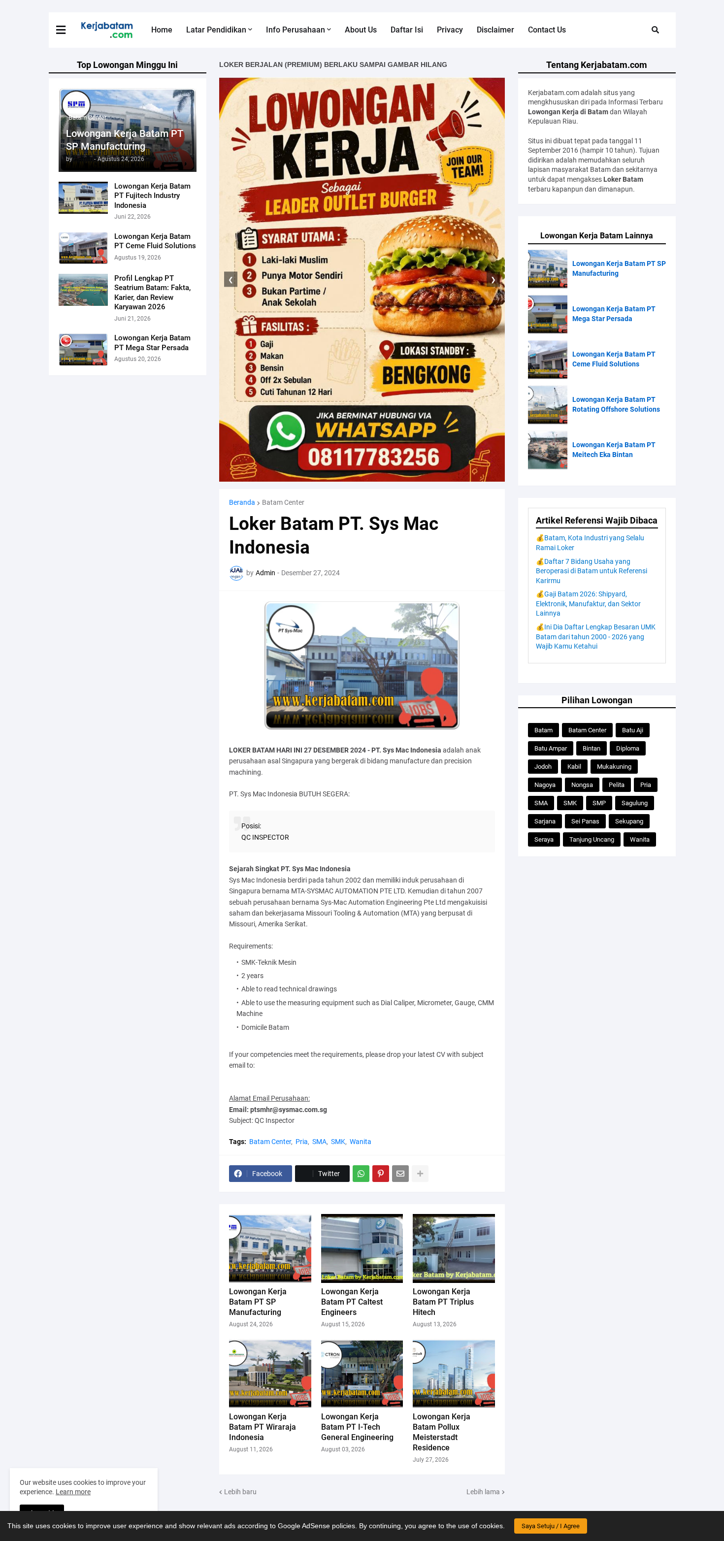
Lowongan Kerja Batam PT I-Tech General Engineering (357, 1427)
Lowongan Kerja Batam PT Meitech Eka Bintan (614, 450)
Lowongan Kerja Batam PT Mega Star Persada (152, 342)
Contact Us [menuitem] (547, 29)
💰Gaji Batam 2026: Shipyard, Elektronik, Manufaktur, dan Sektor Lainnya (588, 603)
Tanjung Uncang (591, 839)
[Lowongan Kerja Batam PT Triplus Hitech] (454, 1248)
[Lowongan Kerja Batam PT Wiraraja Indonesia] (270, 1373)
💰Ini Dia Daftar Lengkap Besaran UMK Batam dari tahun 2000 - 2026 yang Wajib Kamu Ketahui (596, 636)
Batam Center (283, 502)
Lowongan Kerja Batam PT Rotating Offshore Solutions (616, 404)
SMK (338, 1141)
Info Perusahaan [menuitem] (295, 29)
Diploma (627, 748)
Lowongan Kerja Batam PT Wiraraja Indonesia (262, 1427)
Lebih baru (240, 1492)
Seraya (544, 839)
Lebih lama (483, 1492)
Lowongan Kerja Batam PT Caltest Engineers (352, 1302)
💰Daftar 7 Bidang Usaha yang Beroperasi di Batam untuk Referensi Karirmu (591, 571)
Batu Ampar (550, 748)
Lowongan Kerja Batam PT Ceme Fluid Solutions (155, 241)
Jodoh (543, 766)
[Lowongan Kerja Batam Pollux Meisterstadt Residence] (454, 1373)
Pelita (617, 784)
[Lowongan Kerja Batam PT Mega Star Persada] (83, 349)
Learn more (73, 1492)
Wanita (360, 1141)
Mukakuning (614, 766)
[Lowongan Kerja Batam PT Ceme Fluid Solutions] (83, 248)
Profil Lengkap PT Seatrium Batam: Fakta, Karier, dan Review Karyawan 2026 (152, 293)
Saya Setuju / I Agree (551, 1526)
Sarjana (545, 821)
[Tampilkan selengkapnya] (420, 1173)
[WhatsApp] (361, 1173)
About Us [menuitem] (361, 29)
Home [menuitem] (161, 29)
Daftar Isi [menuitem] (407, 29)
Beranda (242, 502)
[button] (67, 30)
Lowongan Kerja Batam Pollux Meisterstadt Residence (441, 1432)
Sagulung (635, 803)
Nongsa (582, 784)
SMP (599, 803)
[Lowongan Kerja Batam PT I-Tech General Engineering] (362, 1373)
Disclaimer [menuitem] (495, 29)
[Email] (400, 1173)
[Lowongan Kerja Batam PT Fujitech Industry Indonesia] (83, 198)
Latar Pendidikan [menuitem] (216, 29)
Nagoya (545, 784)
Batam (543, 730)
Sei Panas (585, 821)
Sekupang (629, 821)
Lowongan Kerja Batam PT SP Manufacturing (124, 140)
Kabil (574, 766)
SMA (319, 1141)
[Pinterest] (380, 1173)
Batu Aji (632, 730)
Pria (302, 1141)
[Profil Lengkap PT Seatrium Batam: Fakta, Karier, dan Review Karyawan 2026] (83, 290)
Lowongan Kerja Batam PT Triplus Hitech (443, 1302)
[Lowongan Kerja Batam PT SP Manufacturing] (270, 1248)
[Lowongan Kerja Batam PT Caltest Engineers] (362, 1248)
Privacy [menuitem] (450, 29)
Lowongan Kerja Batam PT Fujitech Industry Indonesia (152, 196)
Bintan (591, 748)
